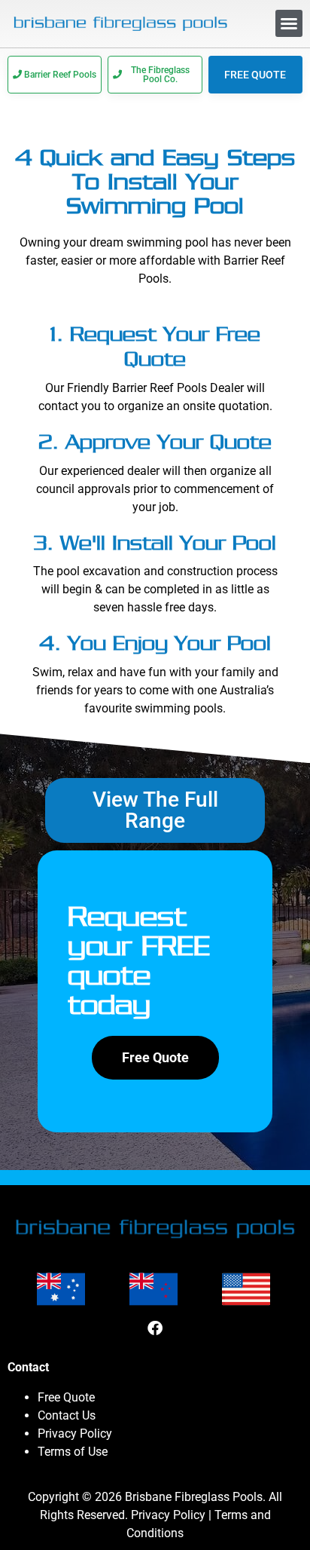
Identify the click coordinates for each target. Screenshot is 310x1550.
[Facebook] (155, 1328)
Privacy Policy (75, 1433)
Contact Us (67, 1415)
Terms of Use (73, 1451)
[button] (288, 23)
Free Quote (66, 1397)
